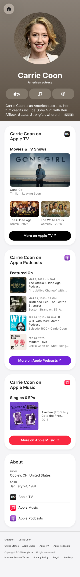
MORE (69, 114)
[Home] (9, 9)
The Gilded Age (21, 220)
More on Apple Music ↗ (40, 440)
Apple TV (44, 546)
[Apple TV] (17, 94)
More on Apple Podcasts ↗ (40, 360)
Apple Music (28, 546)
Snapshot (9, 539)
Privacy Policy (41, 557)
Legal (56, 557)
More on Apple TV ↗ (40, 236)
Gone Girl (16, 189)
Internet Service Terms (16, 557)
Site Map (68, 557)
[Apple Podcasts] (63, 94)
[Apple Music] (40, 94)
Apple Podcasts (62, 546)
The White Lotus (52, 220)
